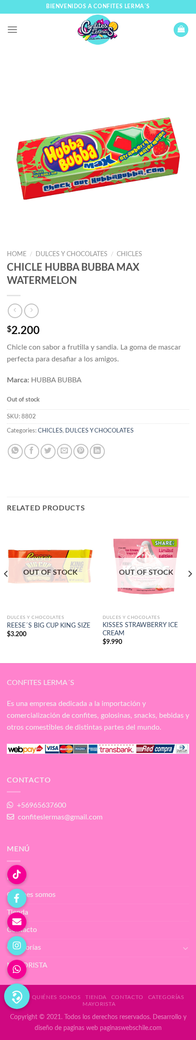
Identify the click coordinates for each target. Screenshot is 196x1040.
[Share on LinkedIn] (97, 451)
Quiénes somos (31, 894)
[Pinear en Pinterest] (80, 451)
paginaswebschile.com (131, 1028)
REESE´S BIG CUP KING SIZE (48, 626)
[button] (17, 996)
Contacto (22, 929)
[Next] (189, 592)
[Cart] (181, 29)
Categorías (24, 947)
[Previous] (6, 592)
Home (16, 254)
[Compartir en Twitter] (48, 451)
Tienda (96, 997)
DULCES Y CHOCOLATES (72, 254)
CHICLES (129, 254)
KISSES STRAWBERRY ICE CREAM (140, 629)
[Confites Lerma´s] (98, 30)
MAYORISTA (27, 965)
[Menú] (12, 29)
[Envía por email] (64, 451)
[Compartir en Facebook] (31, 451)
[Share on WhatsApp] (15, 451)
